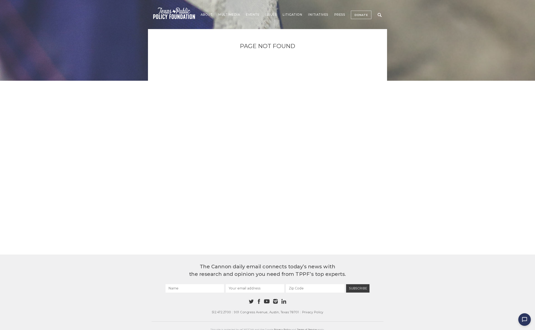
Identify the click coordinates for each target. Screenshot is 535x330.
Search (379, 15)
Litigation (292, 15)
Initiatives (318, 15)
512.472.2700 (221, 312)
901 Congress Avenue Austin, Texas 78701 (266, 312)
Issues (271, 15)
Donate (361, 15)
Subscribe (358, 288)
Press (339, 15)
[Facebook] (259, 301)
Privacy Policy (312, 312)
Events (252, 15)
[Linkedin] (284, 301)
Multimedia (229, 15)
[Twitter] (251, 301)
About (207, 15)
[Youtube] (266, 301)
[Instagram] (275, 301)
